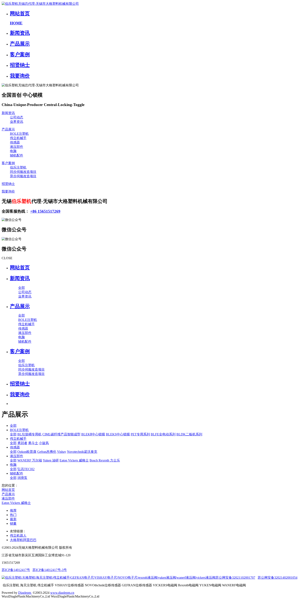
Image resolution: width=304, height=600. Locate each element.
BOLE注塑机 (19, 133)
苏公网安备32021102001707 (235, 577)
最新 (13, 519)
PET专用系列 (140, 434)
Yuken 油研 (51, 460)
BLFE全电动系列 (163, 434)
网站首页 (20, 267)
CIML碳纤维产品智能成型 (61, 434)
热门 (13, 515)
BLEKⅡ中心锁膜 (93, 434)
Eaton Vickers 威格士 (74, 460)
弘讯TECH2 (26, 469)
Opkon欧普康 (26, 451)
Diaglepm (25, 592)
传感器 (15, 142)
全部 (21, 287)
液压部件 (16, 146)
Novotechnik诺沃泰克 (82, 451)
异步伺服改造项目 (23, 176)
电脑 (13, 151)
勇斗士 (33, 443)
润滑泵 (22, 478)
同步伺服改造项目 (23, 171)
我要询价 (8, 191)
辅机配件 (16, 155)
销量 (13, 523)
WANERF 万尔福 (29, 460)
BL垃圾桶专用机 (29, 434)
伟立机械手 (18, 138)
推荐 (13, 510)
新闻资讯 (8, 113)
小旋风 (44, 443)
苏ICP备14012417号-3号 (49, 570)
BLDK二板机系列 (189, 434)
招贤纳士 (8, 184)
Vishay (61, 451)
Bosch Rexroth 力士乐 (105, 460)
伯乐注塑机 (18, 167)
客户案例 (8, 163)
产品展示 (8, 129)
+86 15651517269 (45, 211)
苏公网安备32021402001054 (277, 577)
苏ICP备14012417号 (16, 570)
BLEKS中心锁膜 (118, 434)
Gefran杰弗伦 (46, 451)
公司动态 (16, 117)
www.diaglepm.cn (62, 592)
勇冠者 (22, 443)
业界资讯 (16, 121)
